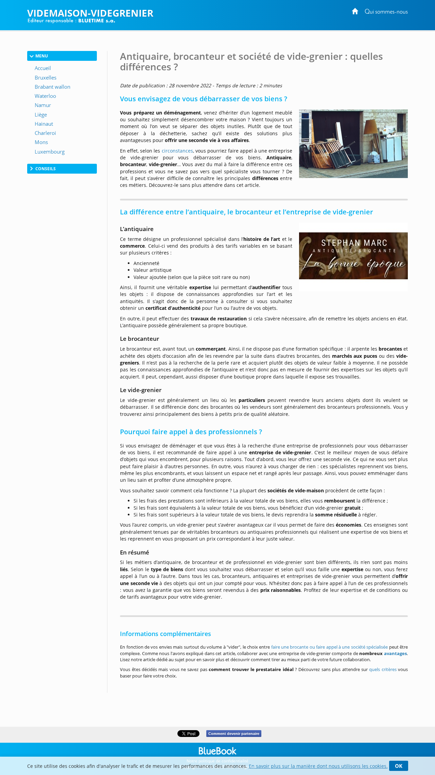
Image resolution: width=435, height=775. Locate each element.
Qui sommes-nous (386, 12)
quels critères (382, 669)
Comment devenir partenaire (233, 734)
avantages (395, 653)
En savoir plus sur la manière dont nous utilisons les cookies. (318, 766)
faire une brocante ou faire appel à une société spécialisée (329, 647)
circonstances (177, 150)
